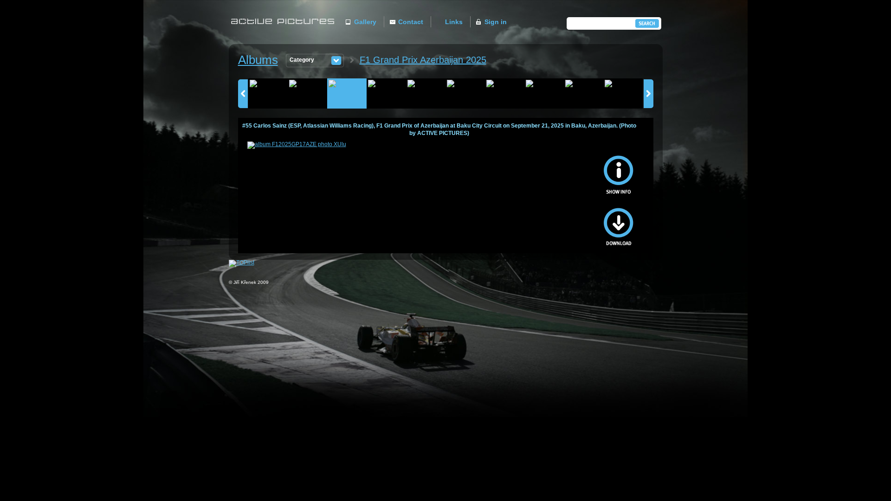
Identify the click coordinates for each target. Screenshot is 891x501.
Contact (410, 22)
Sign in (495, 22)
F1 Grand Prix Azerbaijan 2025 (423, 60)
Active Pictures (285, 31)
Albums (258, 60)
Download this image (619, 222)
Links (454, 22)
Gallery (365, 22)
